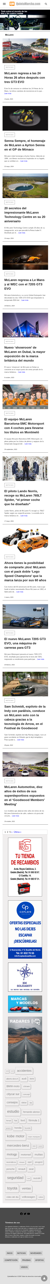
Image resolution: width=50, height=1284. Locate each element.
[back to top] (44, 1278)
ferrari (8, 1120)
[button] (25, 867)
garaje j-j (8, 1128)
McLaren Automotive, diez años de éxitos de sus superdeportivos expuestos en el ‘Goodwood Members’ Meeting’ (24, 795)
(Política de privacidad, (32, 1226)
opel (30, 1162)
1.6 (7, 1071)
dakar (24, 1102)
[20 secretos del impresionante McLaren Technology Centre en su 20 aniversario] (25, 185)
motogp (12, 1154)
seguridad (15, 1178)
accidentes (24, 1070)
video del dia (12, 1197)
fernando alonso (31, 1112)
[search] (45, 3)
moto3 (40, 1146)
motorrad (26, 1154)
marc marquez (34, 1137)
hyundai (28, 1128)
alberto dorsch (12, 1079)
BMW (32, 1079)
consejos (12, 1102)
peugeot (38, 1162)
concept (26, 1094)
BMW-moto (13, 1086)
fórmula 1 (34, 1120)
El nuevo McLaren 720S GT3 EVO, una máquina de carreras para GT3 (25, 643)
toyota (12, 1188)
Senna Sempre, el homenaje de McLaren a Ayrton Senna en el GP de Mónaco (24, 145)
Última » (17, 832)
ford (23, 1120)
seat (31, 1169)
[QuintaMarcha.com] (25, 4)
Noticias (9, 67)
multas (39, 1154)
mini (34, 1146)
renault (21, 1169)
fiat (15, 1120)
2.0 (12, 1071)
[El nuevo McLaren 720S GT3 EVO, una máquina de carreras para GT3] (25, 616)
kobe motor (15, 1136)
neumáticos (11, 1162)
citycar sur (13, 1094)
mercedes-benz (18, 1145)
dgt (31, 1103)
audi (24, 1078)
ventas (26, 1188)
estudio (13, 1111)
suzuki (37, 1178)
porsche (10, 1169)
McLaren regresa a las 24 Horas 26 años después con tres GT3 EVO (24, 77)
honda (18, 1127)
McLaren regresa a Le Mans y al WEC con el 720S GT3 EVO (24, 284)
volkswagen (28, 1197)
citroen (26, 1086)
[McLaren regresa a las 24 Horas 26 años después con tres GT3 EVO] (25, 50)
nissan (21, 1162)
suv (28, 1178)
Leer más (7, 93)
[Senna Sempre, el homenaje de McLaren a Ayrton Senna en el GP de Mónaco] (25, 118)
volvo (41, 1197)
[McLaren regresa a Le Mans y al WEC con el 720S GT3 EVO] (25, 257)
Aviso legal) (41, 1226)
